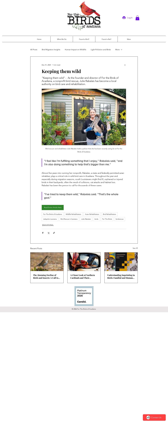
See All (135, 248)
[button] (137, 17)
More (117, 49)
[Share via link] (54, 233)
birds (96, 219)
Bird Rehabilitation (109, 214)
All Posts (33, 49)
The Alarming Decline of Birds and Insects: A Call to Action (45, 276)
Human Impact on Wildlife (75, 49)
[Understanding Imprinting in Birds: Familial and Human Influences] (121, 261)
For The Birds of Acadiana (52, 214)
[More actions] (125, 64)
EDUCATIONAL (47, 225)
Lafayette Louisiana (50, 219)
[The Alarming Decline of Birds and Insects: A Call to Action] (46, 261)
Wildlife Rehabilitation (73, 214)
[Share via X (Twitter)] (48, 233)
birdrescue (120, 219)
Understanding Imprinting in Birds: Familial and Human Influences (121, 276)
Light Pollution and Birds (101, 49)
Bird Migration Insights (51, 49)
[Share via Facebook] (43, 233)
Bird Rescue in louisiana (69, 219)
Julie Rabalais (86, 219)
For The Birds (107, 219)
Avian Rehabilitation (92, 214)
